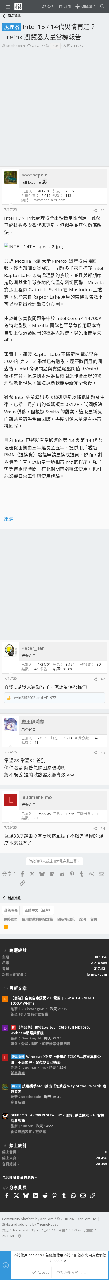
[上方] (101, 919)
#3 (103, 752)
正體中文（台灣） (38, 910)
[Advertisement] (54, 109)
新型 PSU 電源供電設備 (29, 1014)
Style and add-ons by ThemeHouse (30, 1224)
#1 (103, 210)
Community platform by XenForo (49, 1218)
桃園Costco (62, 668)
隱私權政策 (66, 919)
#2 (103, 679)
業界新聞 (18, 1102)
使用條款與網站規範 (37, 919)
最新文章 (18, 988)
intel (55, 45)
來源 (8, 519)
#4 (103, 828)
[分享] (95, 210)
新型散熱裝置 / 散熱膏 (28, 1131)
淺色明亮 (11, 910)
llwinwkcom (96, 974)
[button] (7, 6)
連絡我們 (10, 919)
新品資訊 (18, 1073)
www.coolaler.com (50, 200)
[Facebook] (4, 1242)
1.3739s (75, 1230)
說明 (82, 919)
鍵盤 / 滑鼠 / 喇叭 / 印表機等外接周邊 (41, 1043)
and (34, 697)
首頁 (93, 919)
